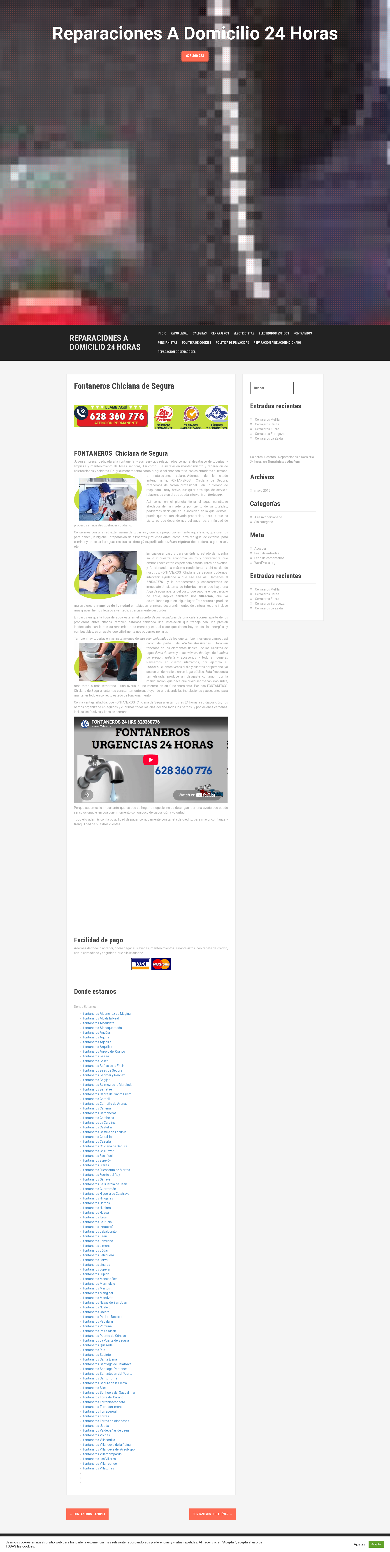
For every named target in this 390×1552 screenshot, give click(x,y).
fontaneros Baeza (96, 1056)
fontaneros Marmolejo (99, 1283)
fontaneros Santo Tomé (100, 1378)
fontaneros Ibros (95, 1217)
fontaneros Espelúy (97, 1160)
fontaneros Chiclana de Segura (105, 1146)
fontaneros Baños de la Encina (104, 1066)
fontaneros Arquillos (97, 1047)
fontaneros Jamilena (98, 1241)
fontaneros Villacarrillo (99, 1440)
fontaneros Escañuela (98, 1156)
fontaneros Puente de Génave (104, 1336)
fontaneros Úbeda (96, 1425)
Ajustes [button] (359, 1544)
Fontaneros (303, 333)
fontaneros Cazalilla (97, 1137)
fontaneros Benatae (97, 1089)
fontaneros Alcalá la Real (101, 1018)
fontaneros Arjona (96, 1037)
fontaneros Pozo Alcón (99, 1331)
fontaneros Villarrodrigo (100, 1463)
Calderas (200, 333)
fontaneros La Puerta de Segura (106, 1340)
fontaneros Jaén (95, 1236)
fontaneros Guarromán (99, 1189)
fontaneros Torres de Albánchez (106, 1421)
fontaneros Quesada (98, 1345)
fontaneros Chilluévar (98, 1151)
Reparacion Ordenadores (177, 352)
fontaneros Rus (94, 1350)
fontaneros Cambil (96, 1099)
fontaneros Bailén (96, 1061)
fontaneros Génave (97, 1179)
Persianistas (167, 342)
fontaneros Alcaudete (98, 1023)
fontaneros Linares (96, 1264)
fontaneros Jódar (95, 1250)
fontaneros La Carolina (99, 1122)
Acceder (260, 548)
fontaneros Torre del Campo (103, 1397)
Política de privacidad (232, 342)
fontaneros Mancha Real (100, 1279)
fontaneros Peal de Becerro (102, 1317)
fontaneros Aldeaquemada (102, 1028)
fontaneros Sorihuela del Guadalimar (109, 1392)
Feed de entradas (266, 553)
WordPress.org (264, 563)
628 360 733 (195, 56)
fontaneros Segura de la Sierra (105, 1383)
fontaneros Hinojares (98, 1198)
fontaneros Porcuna (97, 1326)
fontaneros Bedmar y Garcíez (104, 1075)
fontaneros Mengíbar (98, 1293)
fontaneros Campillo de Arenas (105, 1103)
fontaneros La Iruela (97, 1222)
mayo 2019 (262, 490)
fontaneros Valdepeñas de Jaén (106, 1430)
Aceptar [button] (376, 1544)
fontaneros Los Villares (99, 1459)
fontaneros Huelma (97, 1208)
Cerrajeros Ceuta (267, 424)
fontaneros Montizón (98, 1298)
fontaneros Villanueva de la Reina (107, 1444)
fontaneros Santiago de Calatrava (107, 1364)
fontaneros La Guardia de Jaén (105, 1184)
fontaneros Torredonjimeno (103, 1407)
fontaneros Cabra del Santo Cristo (107, 1094)
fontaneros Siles (95, 1388)
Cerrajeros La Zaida (269, 438)
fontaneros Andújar (97, 1032)
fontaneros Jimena (97, 1246)
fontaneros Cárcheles (98, 1118)
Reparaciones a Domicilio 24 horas (105, 342)
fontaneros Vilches (96, 1435)
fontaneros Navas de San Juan (105, 1302)
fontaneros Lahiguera (98, 1255)
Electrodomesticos (274, 333)
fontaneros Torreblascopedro (104, 1402)
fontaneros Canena (97, 1108)
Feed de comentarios (269, 558)
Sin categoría (263, 522)
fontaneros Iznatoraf (98, 1227)
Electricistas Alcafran (283, 462)
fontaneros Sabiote (97, 1354)
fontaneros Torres (96, 1416)
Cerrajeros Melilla (267, 419)
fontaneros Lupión (96, 1274)
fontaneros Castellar (97, 1127)
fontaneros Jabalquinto (100, 1231)
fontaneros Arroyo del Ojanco (104, 1051)
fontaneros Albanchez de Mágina (107, 1013)
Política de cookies (196, 342)
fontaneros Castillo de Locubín (104, 1132)
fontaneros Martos (96, 1288)
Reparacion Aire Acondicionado (277, 342)
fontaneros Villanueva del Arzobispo (109, 1449)
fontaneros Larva (95, 1260)
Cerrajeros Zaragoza (270, 434)
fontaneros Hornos (96, 1203)
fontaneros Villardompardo (102, 1454)
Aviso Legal (179, 333)
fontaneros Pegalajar (98, 1321)
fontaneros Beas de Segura (102, 1070)
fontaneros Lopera (96, 1269)
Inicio (162, 333)
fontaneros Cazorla (97, 1141)
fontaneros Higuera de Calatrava (106, 1193)
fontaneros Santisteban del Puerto (107, 1373)
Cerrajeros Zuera (267, 429)
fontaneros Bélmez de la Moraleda (107, 1084)
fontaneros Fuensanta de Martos (106, 1170)
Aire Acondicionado (268, 517)
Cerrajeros (220, 333)
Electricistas (244, 333)
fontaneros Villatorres (98, 1468)
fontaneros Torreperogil (100, 1411)
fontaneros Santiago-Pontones (105, 1369)
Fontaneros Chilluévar (212, 1514)
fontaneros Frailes (96, 1165)
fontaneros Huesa (96, 1212)
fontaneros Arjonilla (97, 1042)
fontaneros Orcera (96, 1312)
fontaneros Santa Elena (100, 1359)
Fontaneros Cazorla (87, 1514)
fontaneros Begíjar (96, 1080)
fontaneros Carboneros (99, 1113)
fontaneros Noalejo (96, 1307)
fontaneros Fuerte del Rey (101, 1174)
